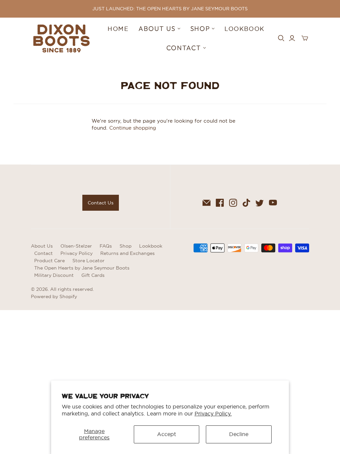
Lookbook (244, 29)
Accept (166, 434)
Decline (238, 434)
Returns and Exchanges (127, 253)
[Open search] (281, 38)
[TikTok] (246, 203)
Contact (43, 253)
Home (118, 29)
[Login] (292, 38)
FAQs (106, 246)
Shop (125, 246)
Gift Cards (93, 275)
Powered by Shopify (54, 296)
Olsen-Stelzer (76, 246)
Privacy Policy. (213, 413)
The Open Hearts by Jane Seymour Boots (81, 268)
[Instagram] (233, 203)
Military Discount (54, 275)
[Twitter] (260, 203)
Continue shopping (132, 128)
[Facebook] (220, 203)
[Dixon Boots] (61, 38)
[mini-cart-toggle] (304, 38)
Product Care (49, 260)
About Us (42, 246)
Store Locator (88, 260)
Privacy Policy (76, 253)
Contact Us (101, 202)
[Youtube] (273, 203)
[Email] (207, 203)
